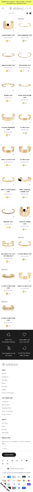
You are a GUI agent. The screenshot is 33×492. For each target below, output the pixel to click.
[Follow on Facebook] (3, 461)
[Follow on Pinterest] (22, 461)
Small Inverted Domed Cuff (24, 190)
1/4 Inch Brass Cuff (25, 254)
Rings (3, 383)
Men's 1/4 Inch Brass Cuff (8, 190)
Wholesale (5, 433)
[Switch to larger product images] (27, 13)
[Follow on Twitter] (7, 461)
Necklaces (5, 377)
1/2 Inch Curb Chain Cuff (8, 287)
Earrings (4, 386)
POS (13, 472)
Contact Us (5, 402)
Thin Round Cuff (25, 65)
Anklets (4, 390)
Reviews (4, 430)
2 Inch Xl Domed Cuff (25, 223)
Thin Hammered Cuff (25, 35)
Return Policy (6, 405)
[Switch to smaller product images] (30, 13)
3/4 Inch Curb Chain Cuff (8, 319)
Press (3, 426)
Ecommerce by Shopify (24, 472)
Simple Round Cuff (8, 65)
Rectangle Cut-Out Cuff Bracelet (8, 255)
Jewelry (4, 374)
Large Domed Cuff (8, 35)
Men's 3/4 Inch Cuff (25, 286)
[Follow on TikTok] (3, 464)
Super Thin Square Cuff (24, 96)
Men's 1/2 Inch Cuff (8, 159)
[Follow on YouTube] (26, 461)
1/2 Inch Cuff (24, 127)
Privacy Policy (6, 414)
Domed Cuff (8, 95)
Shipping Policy (6, 408)
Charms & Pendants (8, 393)
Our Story (5, 423)
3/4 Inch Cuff (24, 159)
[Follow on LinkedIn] (7, 464)
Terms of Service (7, 411)
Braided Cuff (8, 222)
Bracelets (5, 380)
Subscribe (8, 455)
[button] (6, 485)
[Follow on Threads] (17, 461)
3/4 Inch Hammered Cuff (8, 128)
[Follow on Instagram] (12, 461)
